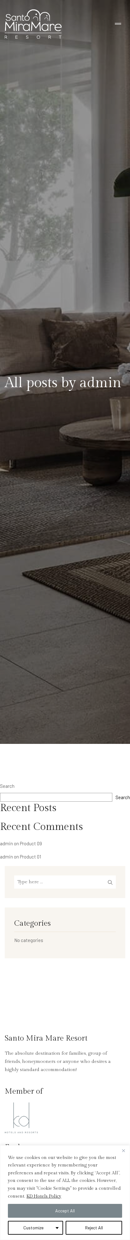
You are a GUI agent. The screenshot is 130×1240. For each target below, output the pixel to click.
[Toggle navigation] (118, 24)
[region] (65, 1192)
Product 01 (30, 856)
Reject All (94, 1227)
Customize (33, 1227)
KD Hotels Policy (44, 1196)
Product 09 (31, 843)
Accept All (65, 1210)
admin (6, 843)
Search (7, 786)
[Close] (123, 1150)
